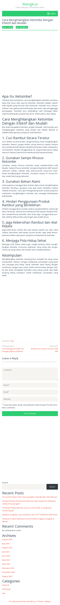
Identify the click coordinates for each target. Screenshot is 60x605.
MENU (53, 13)
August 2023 (7, 547)
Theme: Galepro (44, 601)
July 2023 (5, 551)
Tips (12, 341)
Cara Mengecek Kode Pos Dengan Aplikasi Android (13, 349)
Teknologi (6, 589)
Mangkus (30, 4)
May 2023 (6, 560)
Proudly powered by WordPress (22, 601)
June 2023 (6, 556)
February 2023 (8, 568)
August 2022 (7, 576)
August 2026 (7, 539)
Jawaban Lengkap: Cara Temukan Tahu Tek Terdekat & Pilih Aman (30, 514)
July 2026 (5, 543)
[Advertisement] (30, 63)
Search (5, 482)
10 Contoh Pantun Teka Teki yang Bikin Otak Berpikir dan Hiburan (29, 497)
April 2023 (6, 564)
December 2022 (8, 572)
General (5, 585)
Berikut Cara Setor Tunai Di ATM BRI (44, 349)
